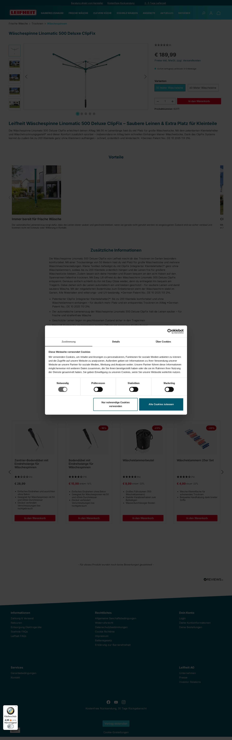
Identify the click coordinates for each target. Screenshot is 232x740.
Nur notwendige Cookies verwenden (115, 404)
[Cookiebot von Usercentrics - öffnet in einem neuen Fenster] (170, 331)
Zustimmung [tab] (69, 341)
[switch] (98, 389)
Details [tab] (116, 341)
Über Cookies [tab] (163, 341)
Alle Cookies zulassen (161, 404)
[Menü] (16, 707)
